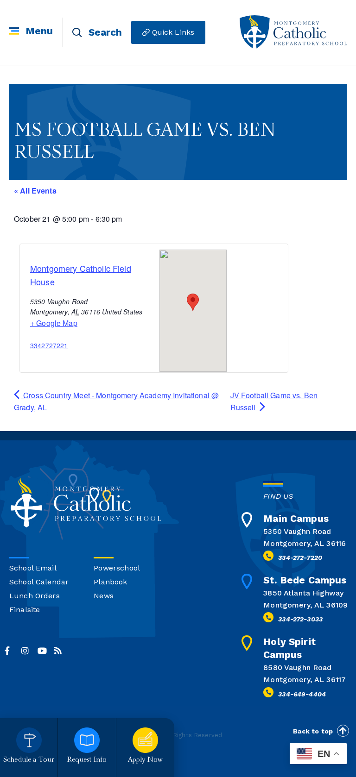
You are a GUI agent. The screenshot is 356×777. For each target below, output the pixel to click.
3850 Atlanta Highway (303, 593)
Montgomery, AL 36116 (304, 543)
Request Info (87, 760)
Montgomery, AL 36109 (305, 605)
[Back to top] (343, 731)
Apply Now (145, 760)
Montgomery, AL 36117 (304, 679)
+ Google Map (53, 323)
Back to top (313, 731)
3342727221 (49, 345)
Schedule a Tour (28, 760)
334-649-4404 (302, 694)
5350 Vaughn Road (297, 531)
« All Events (35, 190)
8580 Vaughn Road (297, 667)
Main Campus (296, 518)
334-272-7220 (300, 557)
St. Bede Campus (304, 580)
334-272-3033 (300, 619)
